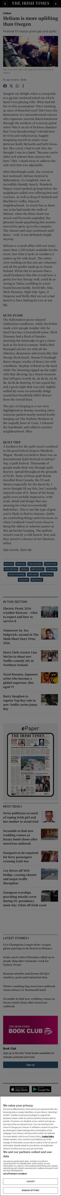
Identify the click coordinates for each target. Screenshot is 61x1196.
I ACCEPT (30, 1181)
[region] (30, 1146)
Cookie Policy (48, 1136)
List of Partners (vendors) (15, 1173)
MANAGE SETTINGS (30, 1190)
